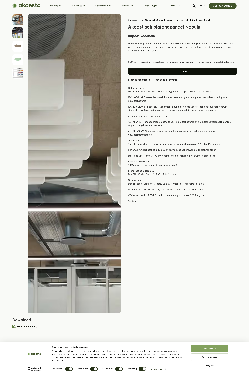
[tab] (139, 80)
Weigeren (209, 365)
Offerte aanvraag (182, 71)
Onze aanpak (54, 6)
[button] (78, 6)
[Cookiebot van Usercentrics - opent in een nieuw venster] (34, 369)
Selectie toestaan (209, 357)
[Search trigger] (194, 6)
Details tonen (157, 369)
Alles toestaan (209, 348)
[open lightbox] (17, 19)
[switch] (94, 369)
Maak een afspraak (222, 6)
